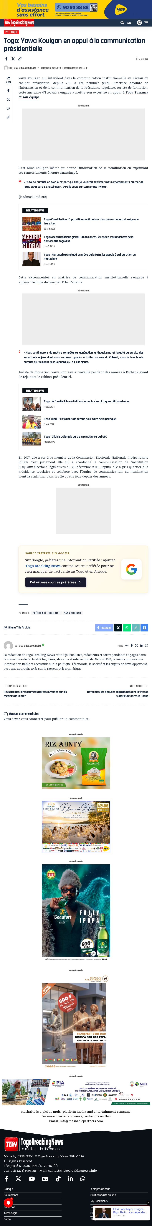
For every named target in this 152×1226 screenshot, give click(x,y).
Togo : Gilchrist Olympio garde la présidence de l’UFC (75, 436)
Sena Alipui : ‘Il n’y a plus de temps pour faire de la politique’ (80, 419)
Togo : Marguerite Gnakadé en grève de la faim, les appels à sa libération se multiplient (90, 256)
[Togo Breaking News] (19, 23)
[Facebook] (131, 645)
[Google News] (45, 1179)
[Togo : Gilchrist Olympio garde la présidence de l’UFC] (31, 439)
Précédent (4, 9)
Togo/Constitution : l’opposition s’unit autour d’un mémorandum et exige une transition (91, 221)
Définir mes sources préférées (53, 582)
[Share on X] (13, 59)
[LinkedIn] (141, 645)
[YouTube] (32, 1179)
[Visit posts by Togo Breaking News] (6, 67)
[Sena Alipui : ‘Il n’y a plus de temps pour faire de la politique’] (31, 422)
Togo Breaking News (24, 68)
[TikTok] (58, 1179)
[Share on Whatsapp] (8, 108)
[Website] (127, 645)
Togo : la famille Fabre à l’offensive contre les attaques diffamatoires (86, 401)
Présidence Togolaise (46, 613)
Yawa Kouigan (72, 613)
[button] (122, 22)
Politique (11, 32)
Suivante (147, 9)
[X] (136, 645)
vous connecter (32, 719)
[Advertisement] (83, 134)
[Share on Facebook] (6, 59)
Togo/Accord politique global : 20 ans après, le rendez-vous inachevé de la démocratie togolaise (88, 239)
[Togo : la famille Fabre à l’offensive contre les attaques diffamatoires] (31, 404)
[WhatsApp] (146, 645)
